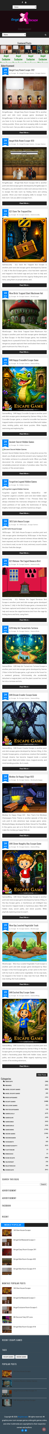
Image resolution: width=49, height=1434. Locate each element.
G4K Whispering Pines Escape (24, 1400)
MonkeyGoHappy (36, 780)
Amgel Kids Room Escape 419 (24, 1269)
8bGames (8, 1085)
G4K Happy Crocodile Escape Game (23, 360)
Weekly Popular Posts (12, 1225)
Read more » (24, 133)
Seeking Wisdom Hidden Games (25, 1381)
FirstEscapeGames (12, 1109)
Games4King (35, 363)
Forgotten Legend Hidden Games (23, 481)
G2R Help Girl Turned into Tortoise (23, 628)
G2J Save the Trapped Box (20, 211)
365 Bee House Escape (22, 1230)
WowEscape (35, 296)
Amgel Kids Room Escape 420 (21, 140)
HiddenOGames (10, 1138)
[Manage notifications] (44, 1429)
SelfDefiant (9, 1162)
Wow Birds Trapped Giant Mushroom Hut (26, 293)
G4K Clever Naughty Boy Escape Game (25, 843)
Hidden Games (24, 445)
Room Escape (10, 1158)
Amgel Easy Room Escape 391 (24, 1249)
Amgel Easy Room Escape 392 (21, 70)
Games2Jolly (35, 215)
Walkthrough (10, 1166)
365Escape (23, 525)
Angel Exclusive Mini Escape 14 (25, 1391)
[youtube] (25, 2)
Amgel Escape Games (26, 73)
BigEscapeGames (11, 1097)
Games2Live (9, 1118)
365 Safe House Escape (19, 521)
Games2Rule (35, 631)
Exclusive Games (11, 1105)
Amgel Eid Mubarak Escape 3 (24, 1240)
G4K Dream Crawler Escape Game (23, 694)
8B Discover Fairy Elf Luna (23, 1317)
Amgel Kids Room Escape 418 (24, 1327)
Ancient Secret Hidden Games (21, 441)
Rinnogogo (9, 1154)
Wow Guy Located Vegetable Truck (23, 925)
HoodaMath (9, 1142)
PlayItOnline (9, 1150)
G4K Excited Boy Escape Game (21, 992)
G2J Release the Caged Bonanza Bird (24, 561)
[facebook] (22, 2)
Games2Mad (9, 1122)
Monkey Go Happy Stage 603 (21, 776)
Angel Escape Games (12, 1093)
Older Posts (42, 1075)
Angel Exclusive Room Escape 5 (25, 1307)
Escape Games (40, 73)
